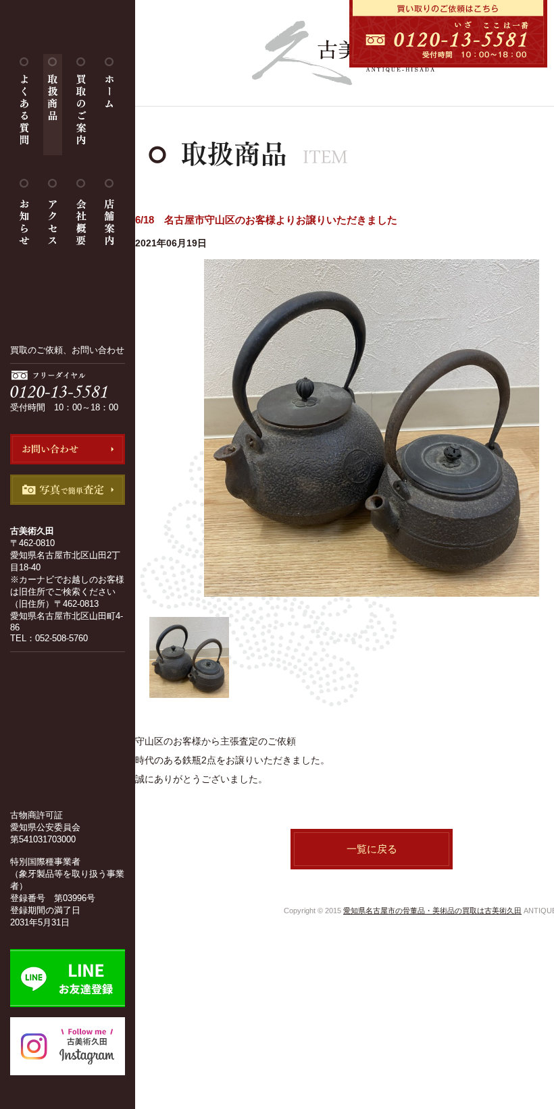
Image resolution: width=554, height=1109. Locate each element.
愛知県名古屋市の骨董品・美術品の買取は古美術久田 (432, 911)
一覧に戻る (372, 849)
